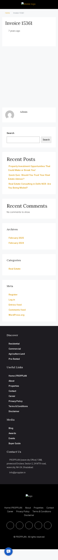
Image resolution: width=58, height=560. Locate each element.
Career (12, 396)
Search (10, 133)
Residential (14, 344)
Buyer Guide (15, 443)
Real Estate (15, 268)
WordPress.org (16, 315)
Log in (12, 299)
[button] (8, 551)
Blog (11, 428)
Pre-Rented (14, 359)
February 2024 (16, 243)
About (11, 381)
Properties (14, 386)
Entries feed (15, 304)
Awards (12, 433)
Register (13, 294)
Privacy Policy (15, 401)
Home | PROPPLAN (18, 376)
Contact (12, 391)
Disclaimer (14, 411)
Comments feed (17, 310)
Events (12, 438)
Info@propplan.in (17, 472)
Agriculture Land (17, 354)
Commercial (15, 349)
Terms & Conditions (18, 406)
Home (7, 13)
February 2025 (16, 238)
